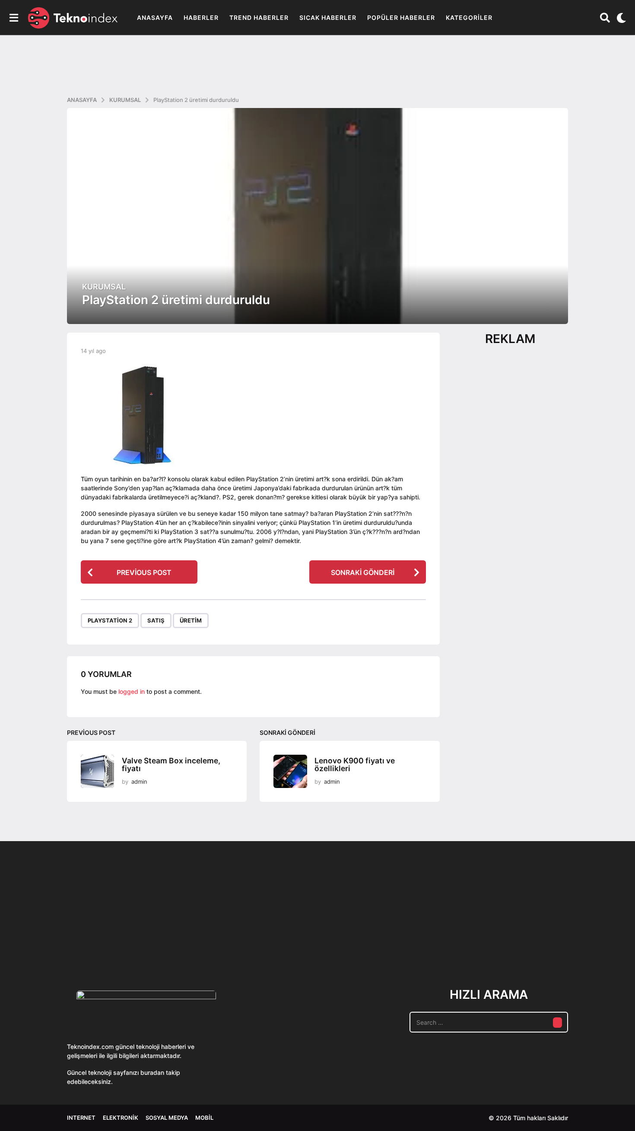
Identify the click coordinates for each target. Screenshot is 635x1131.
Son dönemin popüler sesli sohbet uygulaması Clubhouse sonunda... (110, 940)
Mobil (204, 1117)
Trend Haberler (259, 17)
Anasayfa (155, 17)
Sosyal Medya (167, 1117)
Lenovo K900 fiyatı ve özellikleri (354, 764)
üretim (191, 620)
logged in (131, 691)
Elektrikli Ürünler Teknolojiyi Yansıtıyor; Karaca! (196, 940)
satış (156, 620)
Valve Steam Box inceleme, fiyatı (171, 764)
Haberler (201, 17)
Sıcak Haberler (327, 17)
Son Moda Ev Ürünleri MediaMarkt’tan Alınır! (456, 937)
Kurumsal (104, 287)
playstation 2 (110, 620)
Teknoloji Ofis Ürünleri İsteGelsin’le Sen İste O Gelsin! (369, 940)
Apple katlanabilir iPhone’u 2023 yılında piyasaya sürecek (542, 940)
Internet (81, 1117)
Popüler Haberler (401, 17)
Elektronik (120, 1117)
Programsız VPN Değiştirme (283, 921)
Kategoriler (469, 17)
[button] (14, 17)
